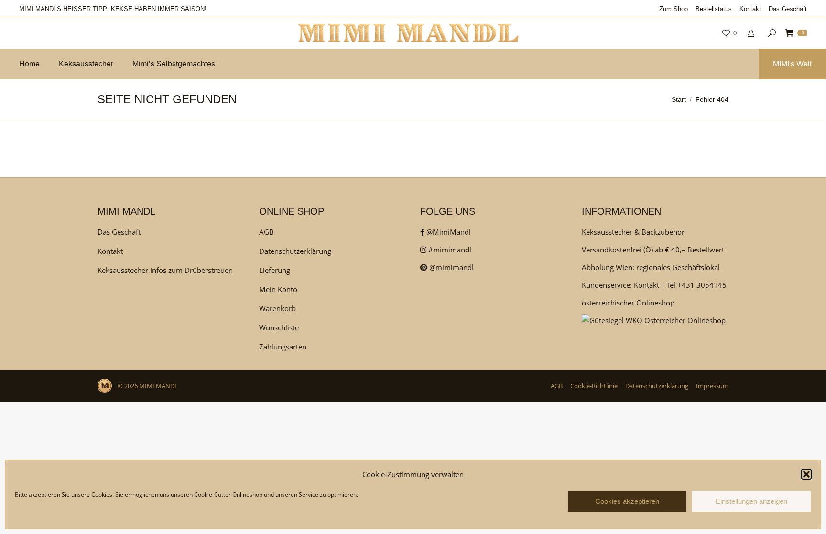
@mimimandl (450, 267)
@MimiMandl (447, 232)
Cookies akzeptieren (627, 501)
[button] (806, 474)
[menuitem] (673, 8)
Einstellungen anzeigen (751, 501)
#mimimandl (448, 249)
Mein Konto (278, 289)
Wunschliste (279, 327)
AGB (266, 232)
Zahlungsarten (282, 346)
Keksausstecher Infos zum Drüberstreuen (165, 270)
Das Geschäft (119, 232)
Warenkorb (277, 308)
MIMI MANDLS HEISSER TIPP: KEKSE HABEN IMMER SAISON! (112, 8)
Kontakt (110, 251)
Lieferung (274, 270)
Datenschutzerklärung (295, 251)
